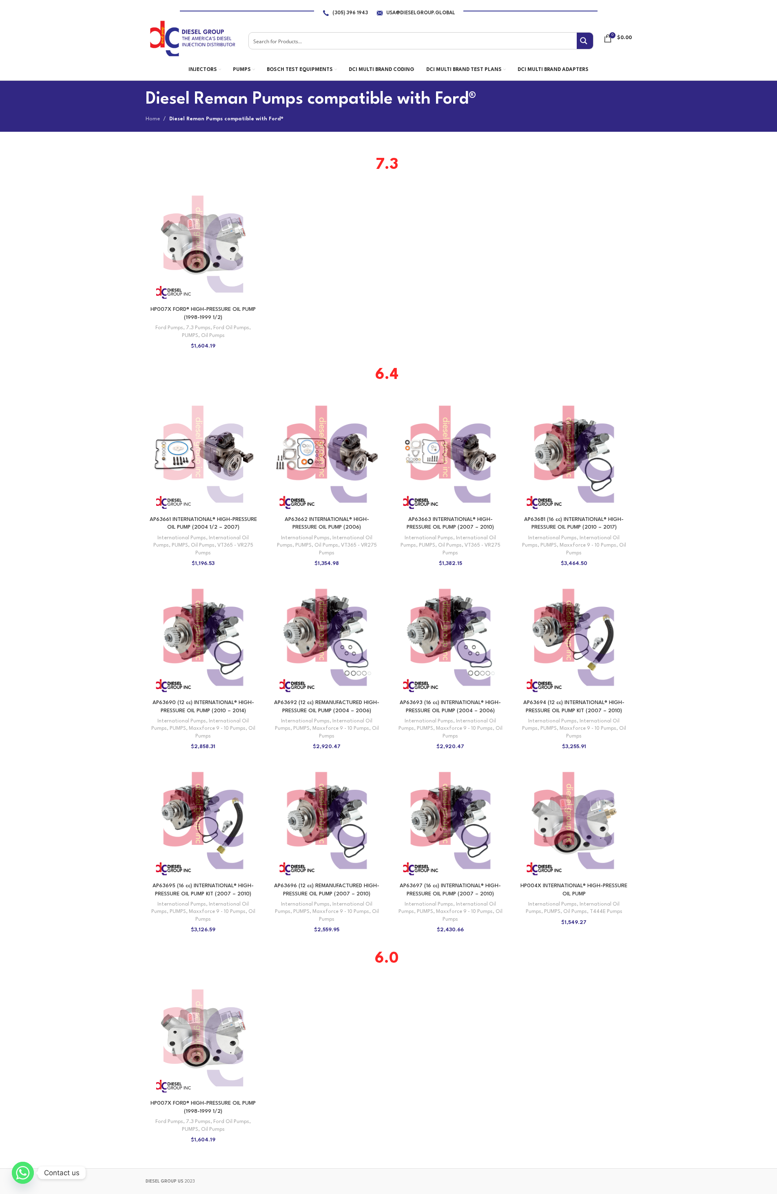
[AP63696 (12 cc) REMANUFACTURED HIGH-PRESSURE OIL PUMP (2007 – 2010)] (327, 820)
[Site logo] (192, 38)
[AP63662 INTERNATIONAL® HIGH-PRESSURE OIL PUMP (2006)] (327, 454)
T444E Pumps (606, 911)
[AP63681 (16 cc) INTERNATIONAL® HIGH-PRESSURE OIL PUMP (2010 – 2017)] (574, 454)
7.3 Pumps (198, 328)
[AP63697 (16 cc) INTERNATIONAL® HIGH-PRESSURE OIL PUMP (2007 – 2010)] (450, 820)
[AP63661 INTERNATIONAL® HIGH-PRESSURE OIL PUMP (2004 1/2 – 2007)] (203, 454)
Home (153, 119)
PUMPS (190, 335)
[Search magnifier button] (585, 41)
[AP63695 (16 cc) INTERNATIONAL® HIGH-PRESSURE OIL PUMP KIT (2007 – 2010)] (203, 820)
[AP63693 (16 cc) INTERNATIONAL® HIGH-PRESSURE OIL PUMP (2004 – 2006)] (450, 637)
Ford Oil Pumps (231, 328)
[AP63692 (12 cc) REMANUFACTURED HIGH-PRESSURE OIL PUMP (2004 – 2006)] (327, 637)
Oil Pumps (213, 335)
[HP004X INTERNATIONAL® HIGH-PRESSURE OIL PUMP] (574, 820)
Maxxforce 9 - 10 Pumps (588, 545)
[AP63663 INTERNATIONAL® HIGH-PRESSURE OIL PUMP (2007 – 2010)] (450, 454)
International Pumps (181, 538)
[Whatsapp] (23, 1173)
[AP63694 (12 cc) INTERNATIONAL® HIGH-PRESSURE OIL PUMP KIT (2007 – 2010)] (574, 637)
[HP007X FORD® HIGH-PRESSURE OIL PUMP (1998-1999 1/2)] (203, 244)
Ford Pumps (169, 328)
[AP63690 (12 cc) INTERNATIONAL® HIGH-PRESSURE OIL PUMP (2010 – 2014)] (203, 637)
